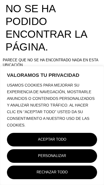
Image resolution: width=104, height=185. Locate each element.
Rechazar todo (52, 172)
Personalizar (52, 156)
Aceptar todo (52, 139)
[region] (52, 125)
